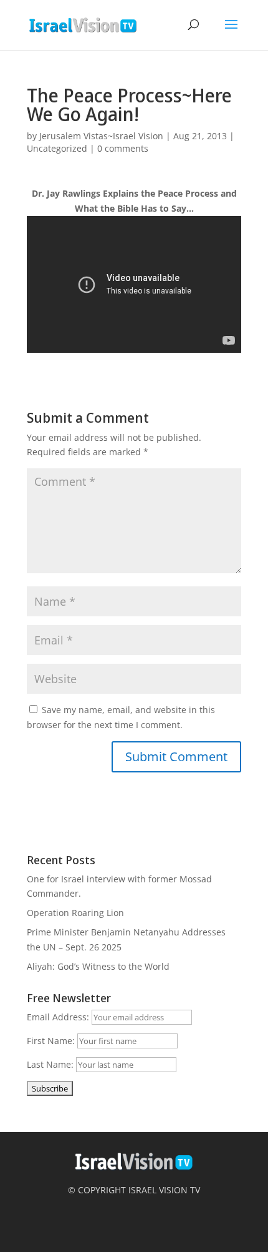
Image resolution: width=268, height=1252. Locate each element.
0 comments (122, 148)
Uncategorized (57, 148)
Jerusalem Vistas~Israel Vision (101, 136)
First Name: (51, 1041)
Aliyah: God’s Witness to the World (98, 966)
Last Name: (50, 1064)
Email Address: (58, 1017)
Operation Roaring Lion (75, 913)
